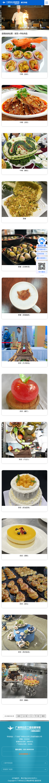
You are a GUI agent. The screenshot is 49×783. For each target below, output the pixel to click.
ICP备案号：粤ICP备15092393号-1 (24, 778)
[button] (20, 27)
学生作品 (23, 33)
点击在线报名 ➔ (24, 754)
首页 (16, 33)
